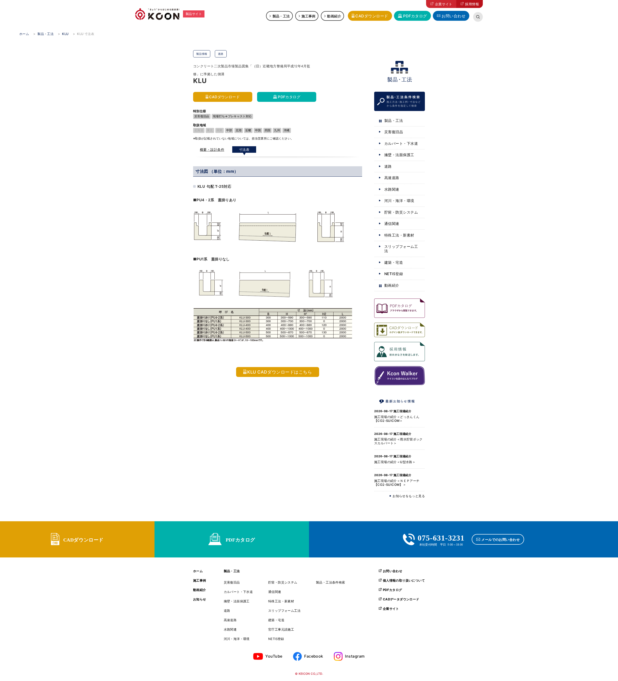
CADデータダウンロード (401, 599)
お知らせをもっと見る (409, 496)
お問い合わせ (453, 16)
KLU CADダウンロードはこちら (279, 372)
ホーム (198, 571)
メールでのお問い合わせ (500, 539)
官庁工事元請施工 (281, 629)
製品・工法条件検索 (330, 582)
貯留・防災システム (401, 212)
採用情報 (472, 4)
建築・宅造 (393, 262)
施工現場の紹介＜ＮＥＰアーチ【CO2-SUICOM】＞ (396, 482)
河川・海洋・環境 (399, 200)
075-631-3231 (441, 537)
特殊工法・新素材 (399, 235)
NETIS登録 (393, 273)
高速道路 (391, 177)
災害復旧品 (393, 132)
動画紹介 (334, 16)
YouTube (273, 656)
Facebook (313, 656)
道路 (388, 166)
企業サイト (443, 4)
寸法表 (244, 149)
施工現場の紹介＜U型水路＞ (394, 462)
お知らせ (199, 599)
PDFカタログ (415, 16)
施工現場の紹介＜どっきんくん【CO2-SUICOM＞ (396, 419)
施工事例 (309, 16)
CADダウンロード (371, 16)
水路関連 (391, 189)
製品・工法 (281, 16)
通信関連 (391, 223)
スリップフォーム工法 (401, 248)
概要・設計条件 (212, 149)
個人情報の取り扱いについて (404, 580)
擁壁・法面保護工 (399, 155)
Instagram (355, 656)
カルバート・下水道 (401, 143)
